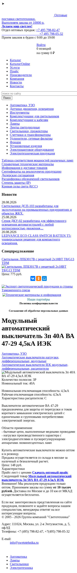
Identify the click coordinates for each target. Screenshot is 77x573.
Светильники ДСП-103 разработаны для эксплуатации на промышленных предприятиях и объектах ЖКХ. (37, 209)
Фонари (15, 142)
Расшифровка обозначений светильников (31, 179)
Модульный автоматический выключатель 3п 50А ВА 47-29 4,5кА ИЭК (36, 478)
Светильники (19, 564)
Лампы (15, 123)
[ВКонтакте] (32, 278)
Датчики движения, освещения (32, 109)
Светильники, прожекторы (29, 131)
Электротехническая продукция (32, 153)
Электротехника (21, 567)
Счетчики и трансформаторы (30, 135)
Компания (17, 78)
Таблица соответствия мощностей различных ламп (37, 160)
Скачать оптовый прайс (50, 472)
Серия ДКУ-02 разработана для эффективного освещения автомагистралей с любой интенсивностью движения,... (34, 224)
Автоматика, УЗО (22, 105)
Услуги (15, 67)
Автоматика (18, 556)
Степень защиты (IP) (16, 182)
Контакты (17, 86)
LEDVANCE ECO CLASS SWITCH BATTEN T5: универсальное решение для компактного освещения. (36, 239)
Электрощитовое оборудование (32, 149)
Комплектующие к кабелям (29, 120)
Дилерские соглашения (18, 175)
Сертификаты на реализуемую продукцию (31, 171)
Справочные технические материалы (28, 164)
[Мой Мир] (44, 278)
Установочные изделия (26, 146)
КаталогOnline (20, 64)
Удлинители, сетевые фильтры (31, 138)
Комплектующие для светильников (34, 116)
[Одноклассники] (38, 278)
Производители (21, 75)
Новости (16, 82)
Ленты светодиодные (25, 127)
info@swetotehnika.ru (24, 542)
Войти (41, 45)
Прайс (14, 71)
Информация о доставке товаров (24, 168)
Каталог (15, 60)
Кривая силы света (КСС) (20, 186)
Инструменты (19, 112)
